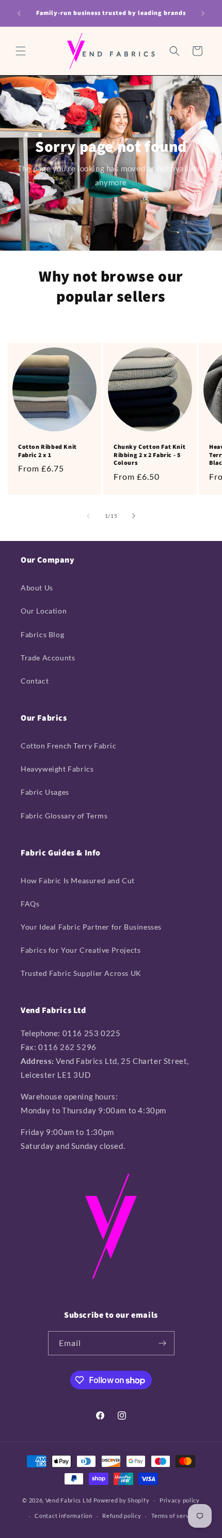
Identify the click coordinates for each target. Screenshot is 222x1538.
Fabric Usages (45, 792)
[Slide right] (133, 515)
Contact (35, 680)
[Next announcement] (203, 13)
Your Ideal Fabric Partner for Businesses (91, 926)
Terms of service (174, 1515)
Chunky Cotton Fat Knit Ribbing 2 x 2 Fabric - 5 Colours (149, 454)
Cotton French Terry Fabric (69, 745)
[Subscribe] (162, 1343)
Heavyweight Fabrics (57, 768)
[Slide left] (88, 515)
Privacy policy (180, 1500)
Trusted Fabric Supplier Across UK (81, 973)
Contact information (63, 1515)
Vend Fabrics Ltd (68, 1499)
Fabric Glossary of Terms (64, 815)
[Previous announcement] (19, 13)
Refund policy (121, 1515)
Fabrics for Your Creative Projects (80, 950)
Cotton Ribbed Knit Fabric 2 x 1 (47, 451)
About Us (37, 587)
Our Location (44, 610)
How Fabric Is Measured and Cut (78, 880)
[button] (20, 51)
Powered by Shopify (121, 1499)
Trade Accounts (48, 657)
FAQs (30, 903)
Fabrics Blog (42, 634)
